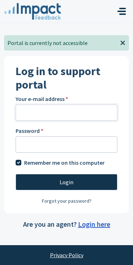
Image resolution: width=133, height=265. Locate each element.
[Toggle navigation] (122, 11)
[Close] (122, 42)
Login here (94, 224)
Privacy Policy (66, 255)
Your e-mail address (42, 98)
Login (66, 182)
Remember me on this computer (64, 162)
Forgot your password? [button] (67, 201)
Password (29, 130)
